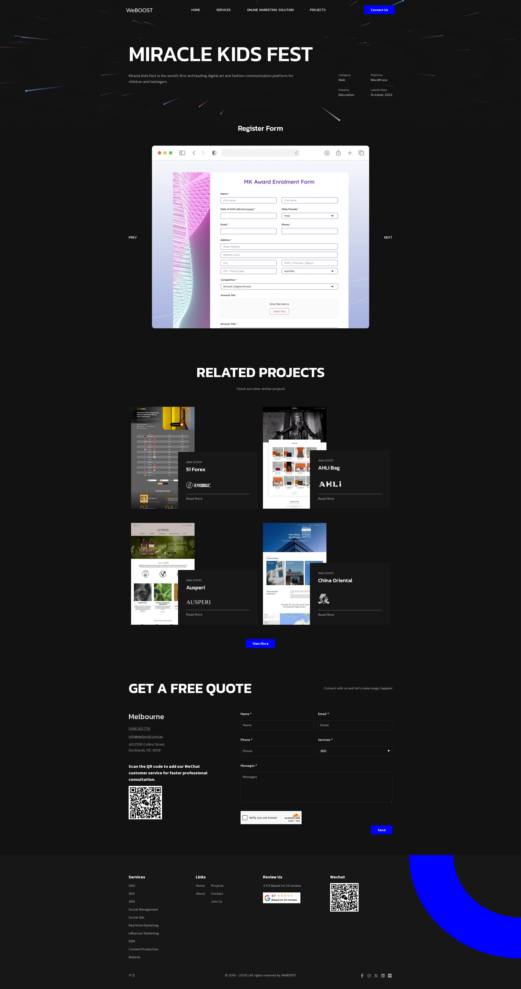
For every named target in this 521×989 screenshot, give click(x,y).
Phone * (247, 739)
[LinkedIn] (383, 976)
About (200, 893)
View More (260, 643)
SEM (132, 901)
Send (382, 829)
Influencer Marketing (144, 933)
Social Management (143, 909)
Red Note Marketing (143, 925)
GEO (132, 885)
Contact (217, 893)
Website (134, 957)
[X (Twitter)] (376, 976)
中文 (132, 975)
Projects (217, 885)
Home (200, 885)
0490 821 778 (139, 728)
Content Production (143, 949)
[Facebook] (362, 976)
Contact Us (379, 9)
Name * (246, 713)
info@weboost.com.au (146, 736)
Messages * (249, 765)
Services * (325, 739)
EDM (132, 941)
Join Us (216, 901)
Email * (323, 713)
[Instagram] (369, 976)
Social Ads (136, 917)
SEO (132, 893)
